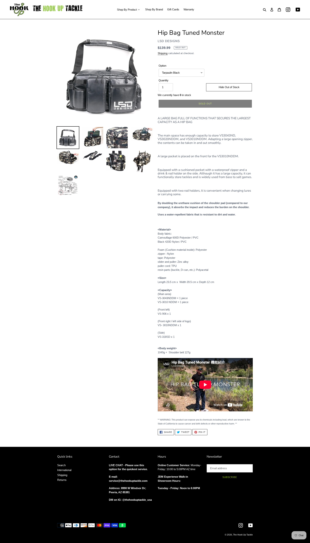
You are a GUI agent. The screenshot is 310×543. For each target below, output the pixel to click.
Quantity (163, 80)
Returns (62, 479)
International (64, 470)
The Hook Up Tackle (243, 535)
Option (162, 65)
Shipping (163, 53)
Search (61, 465)
